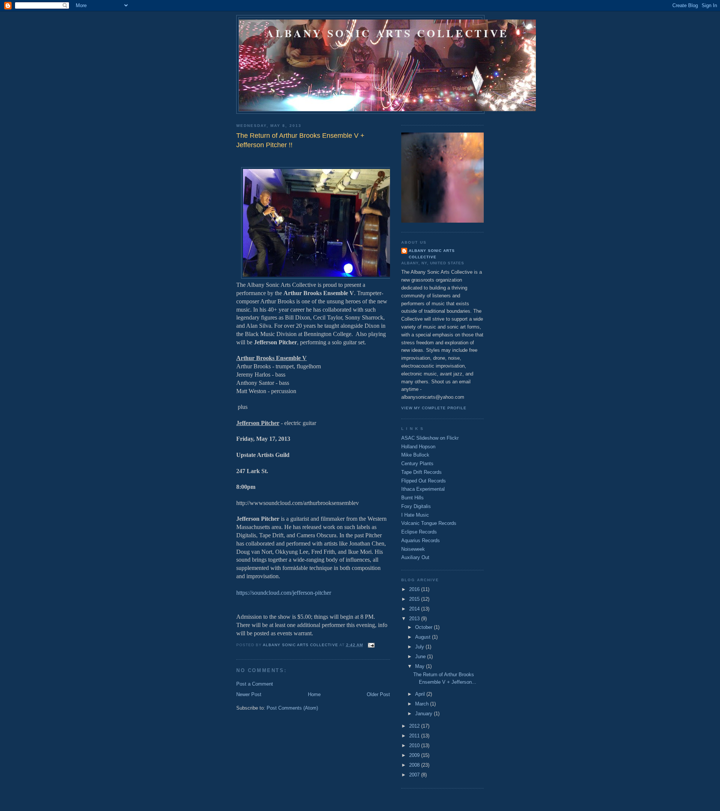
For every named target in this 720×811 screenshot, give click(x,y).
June (421, 656)
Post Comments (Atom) (292, 708)
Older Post (378, 694)
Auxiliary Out (415, 557)
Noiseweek (413, 549)
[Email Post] (371, 645)
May (420, 666)
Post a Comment (254, 684)
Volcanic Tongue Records (428, 523)
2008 (415, 765)
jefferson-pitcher (283, 592)
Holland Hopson (418, 446)
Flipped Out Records (423, 481)
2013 (415, 618)
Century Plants (417, 463)
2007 (415, 775)
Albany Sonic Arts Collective (387, 33)
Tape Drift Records (421, 472)
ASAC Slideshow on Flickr (430, 438)
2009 (415, 755)
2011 (415, 736)
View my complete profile (433, 408)
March (422, 704)
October (424, 627)
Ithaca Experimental (423, 489)
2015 (415, 599)
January (424, 713)
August (423, 637)
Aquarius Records (420, 540)
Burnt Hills (412, 497)
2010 (415, 745)
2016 (415, 589)
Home (314, 694)
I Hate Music (415, 515)
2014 (415, 609)
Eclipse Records (419, 532)
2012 (415, 726)
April (420, 694)
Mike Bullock (415, 455)
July (420, 647)
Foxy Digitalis (416, 506)
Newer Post (248, 694)
